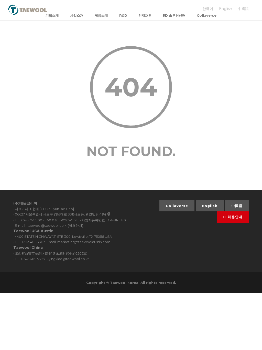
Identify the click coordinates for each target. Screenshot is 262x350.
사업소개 (76, 15)
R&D (123, 15)
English (225, 8)
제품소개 (101, 15)
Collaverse (206, 15)
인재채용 (145, 15)
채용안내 (235, 217)
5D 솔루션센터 (174, 15)
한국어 (207, 8)
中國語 (243, 8)
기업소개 (52, 15)
